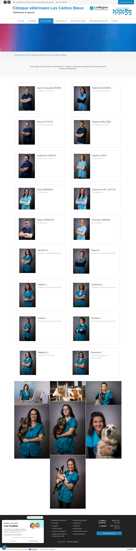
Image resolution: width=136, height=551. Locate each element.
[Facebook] (5, 2)
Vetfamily (52, 549)
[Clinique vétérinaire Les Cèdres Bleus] (122, 17)
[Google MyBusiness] (8, 2)
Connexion (130, 549)
